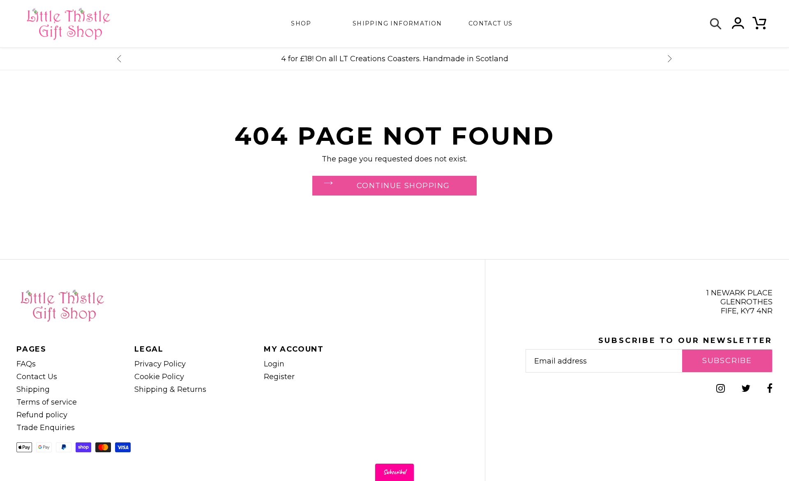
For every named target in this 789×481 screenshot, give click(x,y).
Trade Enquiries (45, 427)
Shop (301, 23)
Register (279, 376)
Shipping (33, 389)
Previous (119, 59)
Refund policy (41, 414)
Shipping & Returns (170, 389)
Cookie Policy (159, 376)
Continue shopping (403, 185)
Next (669, 59)
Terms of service (46, 402)
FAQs (26, 363)
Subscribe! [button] (394, 472)
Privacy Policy (160, 363)
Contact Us (36, 376)
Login (274, 363)
